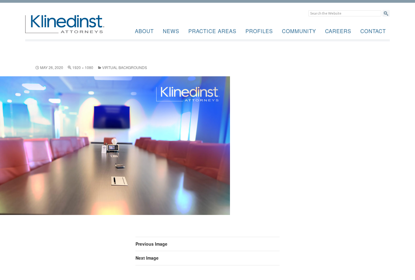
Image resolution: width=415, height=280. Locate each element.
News (171, 31)
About (144, 31)
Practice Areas (212, 31)
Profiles (259, 31)
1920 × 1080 (82, 67)
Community (299, 31)
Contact (373, 31)
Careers (338, 31)
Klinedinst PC (75, 27)
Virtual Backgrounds (124, 67)
